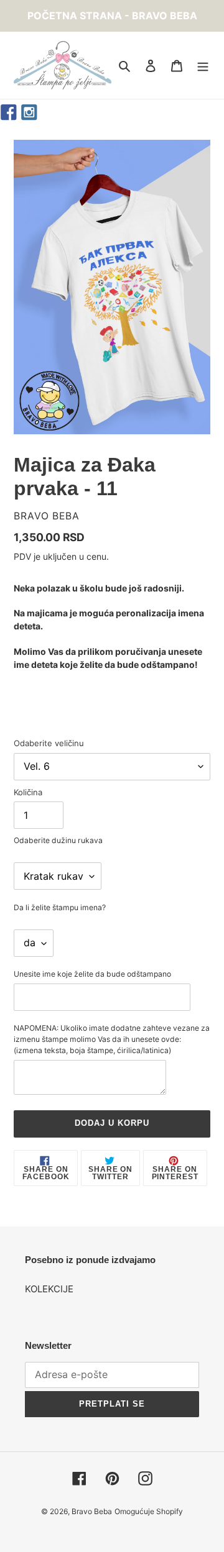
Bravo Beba (92, 1511)
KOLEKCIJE (49, 1289)
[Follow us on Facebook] (9, 112)
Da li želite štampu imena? (60, 907)
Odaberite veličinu (49, 743)
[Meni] (203, 65)
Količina (28, 792)
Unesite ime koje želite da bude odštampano (92, 974)
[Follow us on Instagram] (30, 112)
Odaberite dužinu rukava (58, 840)
